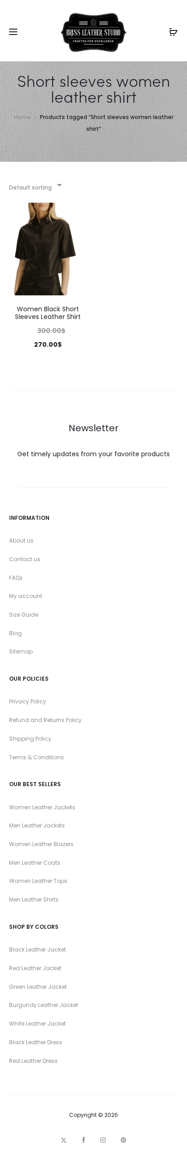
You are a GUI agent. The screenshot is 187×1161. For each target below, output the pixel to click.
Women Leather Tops (38, 881)
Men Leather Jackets (37, 825)
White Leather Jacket (37, 1023)
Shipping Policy (30, 738)
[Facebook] (83, 1140)
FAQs (16, 578)
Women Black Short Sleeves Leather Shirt (48, 312)
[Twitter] (64, 1140)
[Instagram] (103, 1140)
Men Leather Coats (34, 863)
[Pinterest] (123, 1140)
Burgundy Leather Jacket (43, 1005)
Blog (15, 633)
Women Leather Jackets (42, 807)
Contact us (24, 559)
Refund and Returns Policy (45, 720)
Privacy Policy (27, 701)
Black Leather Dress (35, 1042)
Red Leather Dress (33, 1061)
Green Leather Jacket (38, 987)
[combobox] (35, 184)
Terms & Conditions (36, 757)
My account (25, 596)
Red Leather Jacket (35, 968)
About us (21, 540)
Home (22, 117)
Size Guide (23, 614)
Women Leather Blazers (41, 844)
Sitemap (21, 651)
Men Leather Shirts (34, 899)
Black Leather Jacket (37, 949)
